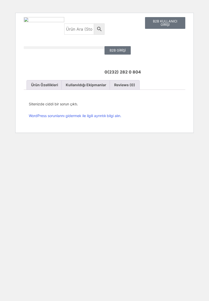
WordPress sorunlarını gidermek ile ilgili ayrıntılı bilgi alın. (75, 116)
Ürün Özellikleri (44, 85)
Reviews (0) (124, 85)
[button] (64, 47)
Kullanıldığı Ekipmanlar (86, 85)
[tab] (45, 85)
